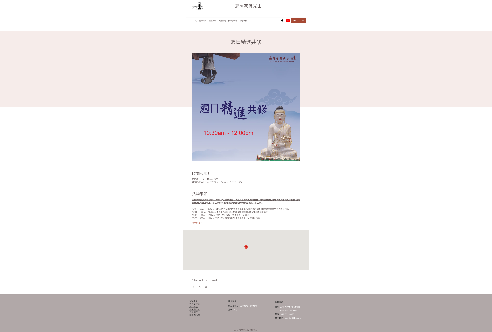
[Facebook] (282, 20)
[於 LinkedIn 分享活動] (206, 287)
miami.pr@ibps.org (292, 318)
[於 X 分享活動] (199, 287)
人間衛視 (193, 306)
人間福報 (193, 312)
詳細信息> (197, 222)
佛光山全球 (194, 304)
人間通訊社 (194, 309)
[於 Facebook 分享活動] (193, 287)
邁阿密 (241, 6)
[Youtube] (288, 20)
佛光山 (255, 6)
